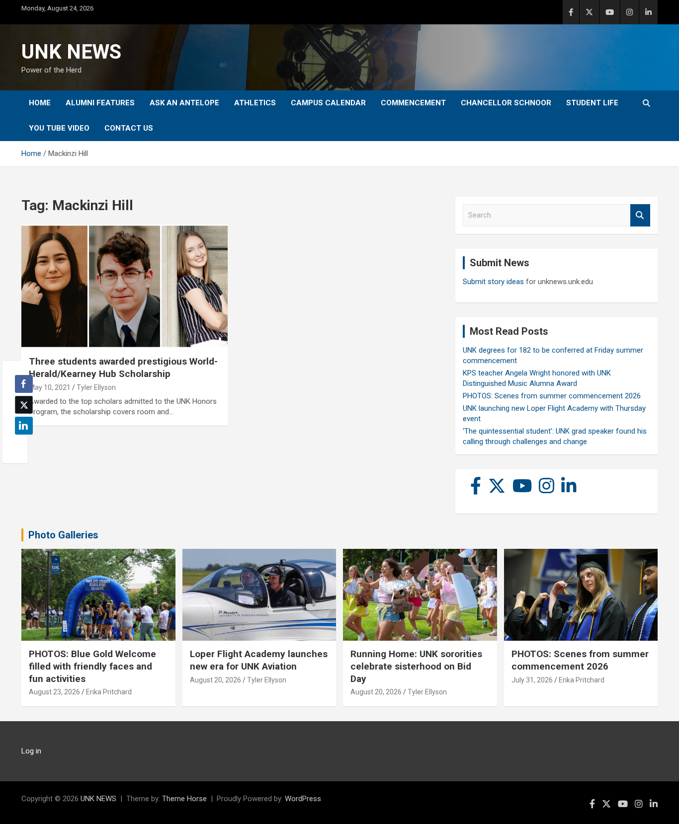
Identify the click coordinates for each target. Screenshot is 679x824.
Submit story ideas (493, 281)
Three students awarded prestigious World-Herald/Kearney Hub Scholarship (123, 367)
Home (40, 102)
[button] (21, 445)
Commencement (413, 102)
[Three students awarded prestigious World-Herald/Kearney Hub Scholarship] (124, 287)
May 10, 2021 (50, 387)
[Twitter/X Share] (24, 405)
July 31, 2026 (532, 680)
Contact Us (128, 128)
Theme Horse (184, 798)
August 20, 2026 (215, 680)
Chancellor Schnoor (506, 102)
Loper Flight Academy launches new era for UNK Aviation (259, 660)
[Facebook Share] (24, 384)
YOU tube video (59, 128)
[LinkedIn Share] (24, 426)
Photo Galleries (63, 535)
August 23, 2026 (54, 692)
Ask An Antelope (184, 102)
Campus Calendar (328, 102)
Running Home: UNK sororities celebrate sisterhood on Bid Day (416, 666)
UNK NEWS (71, 52)
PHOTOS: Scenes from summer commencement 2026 (552, 395)
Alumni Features (100, 102)
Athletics (255, 102)
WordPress (303, 798)
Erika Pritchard (109, 692)
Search (640, 215)
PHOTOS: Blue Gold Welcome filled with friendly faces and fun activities (92, 666)
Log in (31, 751)
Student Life (592, 102)
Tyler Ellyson (96, 387)
